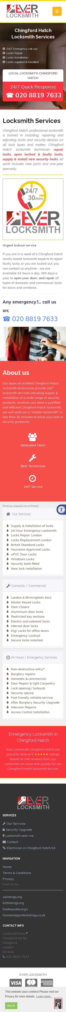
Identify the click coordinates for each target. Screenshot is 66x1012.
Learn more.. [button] (44, 996)
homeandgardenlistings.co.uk (24, 915)
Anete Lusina (17, 107)
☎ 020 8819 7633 (34, 95)
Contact (12, 842)
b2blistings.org (13, 903)
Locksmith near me (19, 836)
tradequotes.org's (15, 909)
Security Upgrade (19, 830)
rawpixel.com (20, 505)
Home (7, 867)
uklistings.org (12, 897)
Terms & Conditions (17, 873)
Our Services (16, 823)
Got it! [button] (11, 1005)
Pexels (32, 107)
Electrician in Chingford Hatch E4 (31, 848)
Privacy (8, 879)
